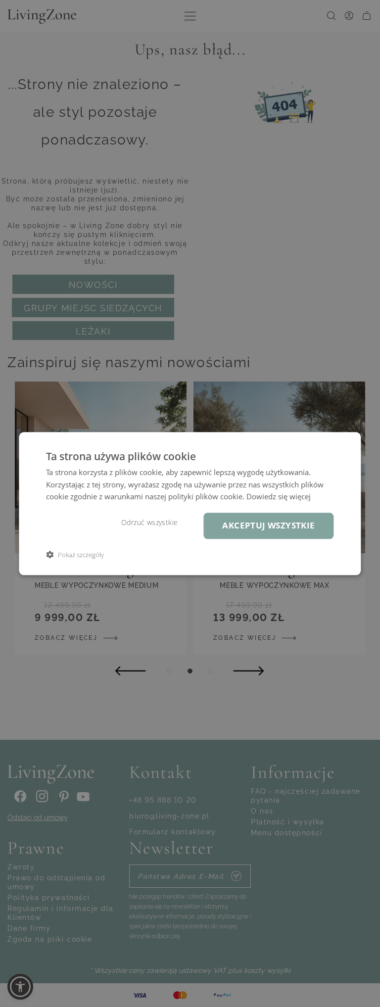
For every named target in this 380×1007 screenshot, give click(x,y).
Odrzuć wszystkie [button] (149, 522)
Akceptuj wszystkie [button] (268, 525)
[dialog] (190, 503)
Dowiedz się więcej (278, 497)
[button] (75, 554)
